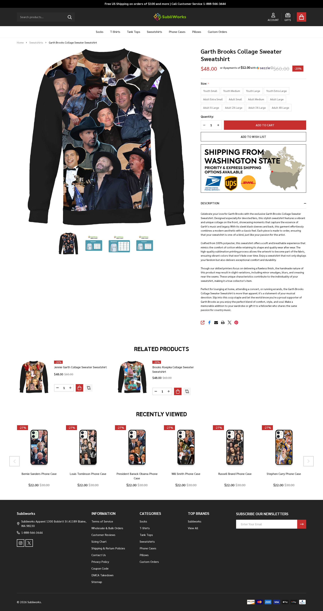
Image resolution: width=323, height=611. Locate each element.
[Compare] (89, 388)
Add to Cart (265, 125)
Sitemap (96, 582)
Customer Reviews (103, 535)
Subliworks (194, 521)
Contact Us (98, 555)
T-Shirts (115, 32)
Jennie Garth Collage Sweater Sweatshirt (80, 367)
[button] (246, 68)
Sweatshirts (154, 32)
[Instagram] (20, 543)
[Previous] (14, 461)
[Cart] (301, 17)
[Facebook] (209, 322)
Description (210, 203)
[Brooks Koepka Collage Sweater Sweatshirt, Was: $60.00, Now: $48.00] (132, 377)
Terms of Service (102, 521)
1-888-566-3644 (32, 532)
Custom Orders (217, 32)
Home (20, 42)
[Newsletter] (301, 524)
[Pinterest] (236, 322)
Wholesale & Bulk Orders (107, 528)
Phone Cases (177, 32)
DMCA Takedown (102, 575)
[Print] (223, 322)
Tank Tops (133, 32)
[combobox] (46, 17)
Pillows (196, 32)
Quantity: (207, 116)
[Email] (216, 322)
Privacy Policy (100, 562)
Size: (205, 83)
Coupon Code (100, 568)
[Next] (308, 461)
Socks (99, 32)
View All (193, 528)
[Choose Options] (79, 388)
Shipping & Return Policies (108, 548)
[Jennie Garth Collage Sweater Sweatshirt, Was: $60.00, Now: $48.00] (34, 377)
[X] (229, 322)
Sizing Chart (99, 541)
